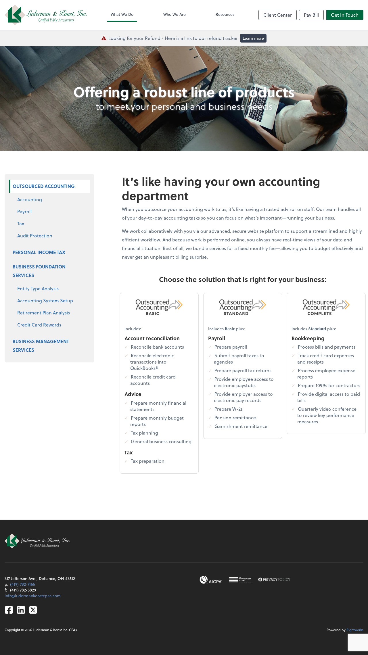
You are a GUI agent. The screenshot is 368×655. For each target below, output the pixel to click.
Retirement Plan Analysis (43, 312)
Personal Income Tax (39, 252)
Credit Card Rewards (39, 324)
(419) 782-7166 (22, 584)
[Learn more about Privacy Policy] (274, 580)
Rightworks (354, 629)
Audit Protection (34, 235)
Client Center (277, 14)
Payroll (24, 211)
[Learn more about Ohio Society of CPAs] (240, 580)
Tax (20, 223)
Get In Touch (345, 14)
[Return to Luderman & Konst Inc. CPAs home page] (46, 15)
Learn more (253, 38)
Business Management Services (41, 345)
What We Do (122, 14)
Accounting (29, 199)
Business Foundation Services (39, 270)
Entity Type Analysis (38, 288)
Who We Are (174, 14)
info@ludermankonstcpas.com (33, 596)
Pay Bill (311, 14)
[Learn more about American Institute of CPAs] (211, 580)
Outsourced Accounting (44, 186)
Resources (225, 14)
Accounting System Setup (45, 300)
